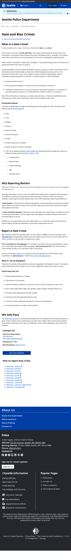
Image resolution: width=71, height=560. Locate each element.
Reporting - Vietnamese (14, 387)
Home (7, 26)
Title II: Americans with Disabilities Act (50, 536)
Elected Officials (9, 478)
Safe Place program (11, 319)
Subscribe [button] (7, 467)
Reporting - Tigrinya (13, 382)
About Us (8, 410)
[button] (69, 1)
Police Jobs (47, 478)
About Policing (8, 423)
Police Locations (9, 419)
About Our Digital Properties (13, 536)
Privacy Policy (30, 536)
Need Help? (14, 26)
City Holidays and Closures (13, 489)
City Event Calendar (14, 495)
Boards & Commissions (16, 507)
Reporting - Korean (13, 373)
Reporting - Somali (12, 378)
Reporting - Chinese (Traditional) (17, 385)
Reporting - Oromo (13, 375)
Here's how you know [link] (28, 1)
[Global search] (41, 5)
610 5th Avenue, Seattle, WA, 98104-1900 (27, 442)
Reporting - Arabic (12, 369)
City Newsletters (12, 499)
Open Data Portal (9, 482)
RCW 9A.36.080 (16, 109)
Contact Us (7, 426)
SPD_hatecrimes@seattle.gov (41, 256)
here (24, 15)
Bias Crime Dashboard (16, 353)
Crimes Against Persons (27, 26)
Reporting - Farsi (12, 371)
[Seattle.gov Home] (2, 26)
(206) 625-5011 (7, 237)
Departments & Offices (16, 504)
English (25, 5)
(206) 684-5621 (17, 256)
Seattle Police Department (20, 19)
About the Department (12, 415)
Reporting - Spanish (13, 380)
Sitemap (43, 538)
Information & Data (51, 489)
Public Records (8, 485)
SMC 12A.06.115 (30, 153)
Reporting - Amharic (13, 366)
